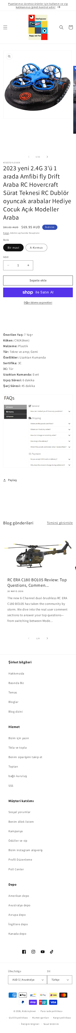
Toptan (13, 766)
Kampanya (15, 831)
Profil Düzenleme (20, 859)
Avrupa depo (17, 915)
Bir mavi (13, 247)
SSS (10, 786)
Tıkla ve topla (17, 747)
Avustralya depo (19, 905)
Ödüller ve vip (17, 840)
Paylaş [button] (12, 480)
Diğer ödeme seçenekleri (38, 302)
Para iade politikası (51, 1011)
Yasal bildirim (51, 1023)
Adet (6, 257)
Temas (12, 692)
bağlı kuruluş (17, 776)
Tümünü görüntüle (60, 523)
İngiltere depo (18, 924)
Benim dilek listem (21, 822)
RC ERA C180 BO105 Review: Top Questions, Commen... (37, 582)
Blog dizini (15, 711)
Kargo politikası (62, 1017)
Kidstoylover (29, 1011)
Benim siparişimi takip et (25, 757)
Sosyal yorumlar (19, 812)
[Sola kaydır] (28, 156)
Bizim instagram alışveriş (25, 850)
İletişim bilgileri (30, 1023)
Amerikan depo (18, 896)
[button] (5, 27)
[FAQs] (38, 467)
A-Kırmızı (36, 247)
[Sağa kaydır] (47, 156)
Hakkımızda (16, 673)
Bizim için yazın (18, 738)
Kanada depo (17, 934)
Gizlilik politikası (18, 1017)
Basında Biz (16, 683)
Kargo (6, 233)
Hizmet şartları (40, 1017)
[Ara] (61, 27)
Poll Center (16, 869)
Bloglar (13, 702)
